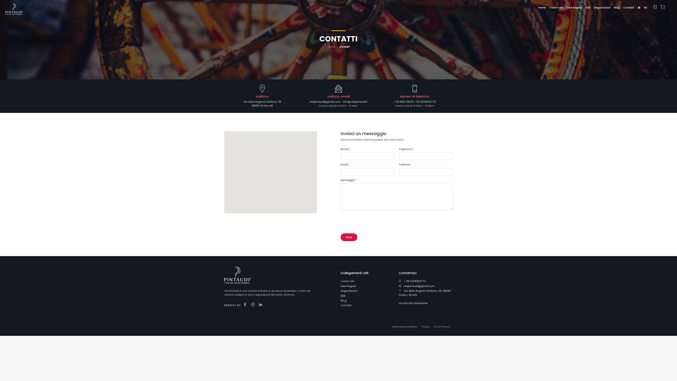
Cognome (406, 149)
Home (331, 47)
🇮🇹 (639, 7)
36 (279, 102)
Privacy (426, 326)
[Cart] (663, 7)
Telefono (404, 164)
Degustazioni (349, 291)
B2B (343, 296)
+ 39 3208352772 (425, 102)
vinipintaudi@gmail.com (324, 102)
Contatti (346, 305)
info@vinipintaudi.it (355, 102)
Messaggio (349, 180)
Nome (345, 149)
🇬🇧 (645, 7)
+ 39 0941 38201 (403, 102)
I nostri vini (347, 281)
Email (345, 164)
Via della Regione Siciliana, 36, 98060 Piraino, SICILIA (425, 293)
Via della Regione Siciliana (260, 102)
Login (655, 7)
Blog (343, 300)
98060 (256, 105)
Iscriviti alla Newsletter (413, 303)
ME (271, 105)
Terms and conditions (404, 326)
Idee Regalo (348, 286)
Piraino (264, 105)
